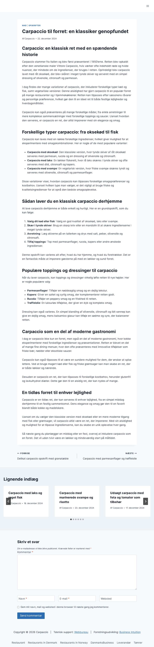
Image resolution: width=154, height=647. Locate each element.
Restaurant (18, 642)
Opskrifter (35, 25)
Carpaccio (30, 38)
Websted (106, 598)
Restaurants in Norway (74, 642)
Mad (24, 25)
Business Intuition (130, 632)
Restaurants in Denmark (42, 642)
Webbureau (81, 632)
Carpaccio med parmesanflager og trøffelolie (110, 456)
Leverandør (124, 642)
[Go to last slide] (8, 501)
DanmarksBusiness (102, 642)
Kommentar (25, 552)
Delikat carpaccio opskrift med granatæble (43, 456)
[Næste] (145, 501)
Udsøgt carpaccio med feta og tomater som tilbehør (127, 497)
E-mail (64, 598)
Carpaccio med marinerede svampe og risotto (76, 497)
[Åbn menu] (147, 6)
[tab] (71, 519)
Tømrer (138, 642)
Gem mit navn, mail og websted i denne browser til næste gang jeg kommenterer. (65, 607)
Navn (23, 598)
